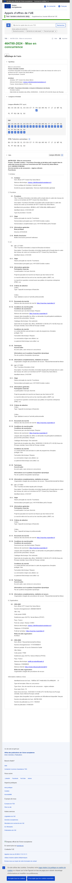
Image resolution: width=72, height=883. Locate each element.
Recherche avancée (18, 31)
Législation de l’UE (9, 816)
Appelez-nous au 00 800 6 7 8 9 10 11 (15, 854)
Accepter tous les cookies (16, 878)
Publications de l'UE (10, 830)
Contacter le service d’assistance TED (15, 769)
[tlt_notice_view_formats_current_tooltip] (62, 155)
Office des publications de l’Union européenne (19, 752)
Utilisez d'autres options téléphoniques (15, 857)
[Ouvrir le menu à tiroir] (7, 55)
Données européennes (11, 820)
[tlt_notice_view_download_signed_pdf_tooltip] (37, 110)
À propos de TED (9, 803)
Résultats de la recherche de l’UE (14, 823)
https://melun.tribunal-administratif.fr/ (36, 667)
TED (6, 38)
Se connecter (51, 6)
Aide (5, 765)
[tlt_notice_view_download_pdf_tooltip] (9, 126)
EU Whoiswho (8, 827)
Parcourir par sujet (49, 31)
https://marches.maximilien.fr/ (46, 303)
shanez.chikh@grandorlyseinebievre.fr (34, 82)
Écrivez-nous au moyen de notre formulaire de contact (20, 861)
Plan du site (7, 807)
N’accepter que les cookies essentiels (41, 878)
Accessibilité (8, 794)
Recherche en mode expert (34, 31)
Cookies (6, 791)
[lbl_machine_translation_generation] (29, 139)
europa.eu (20, 845)
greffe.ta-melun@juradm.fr (36, 661)
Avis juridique (8, 787)
